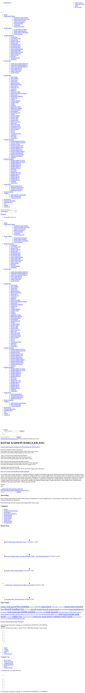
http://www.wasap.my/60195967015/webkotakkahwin (15, 471)
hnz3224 (37, 447)
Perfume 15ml (14, 40)
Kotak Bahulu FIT (15, 112)
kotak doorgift (52, 612)
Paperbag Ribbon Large (17, 147)
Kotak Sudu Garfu (15, 126)
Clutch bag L (14, 183)
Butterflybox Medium (16, 108)
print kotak (44, 614)
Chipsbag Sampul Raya (17, 189)
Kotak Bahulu (14, 111)
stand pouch (63, 614)
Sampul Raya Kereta (16, 190)
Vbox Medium (14, 78)
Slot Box (13, 104)
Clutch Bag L (14, 138)
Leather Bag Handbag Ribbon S (19, 66)
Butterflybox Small (16, 107)
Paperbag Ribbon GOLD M (18, 142)
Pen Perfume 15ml (15, 44)
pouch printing (27, 614)
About (5, 647)
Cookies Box (14, 81)
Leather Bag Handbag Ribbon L (19, 65)
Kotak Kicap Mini (15, 92)
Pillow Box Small (15, 124)
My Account (78, 7)
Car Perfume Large (16, 38)
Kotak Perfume (8, 515)
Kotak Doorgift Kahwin (10, 439)
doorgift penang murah (51, 609)
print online (50, 614)
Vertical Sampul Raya (16, 186)
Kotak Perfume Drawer (17, 52)
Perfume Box (14, 95)
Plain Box (13, 56)
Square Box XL (15, 87)
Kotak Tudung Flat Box (20, 31)
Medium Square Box (16, 84)
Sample (6, 205)
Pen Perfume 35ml (15, 46)
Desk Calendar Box (16, 196)
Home (5, 14)
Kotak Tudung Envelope (20, 29)
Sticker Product (15, 55)
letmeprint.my (7, 2)
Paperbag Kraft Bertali (16, 156)
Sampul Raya (7, 184)
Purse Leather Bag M (16, 68)
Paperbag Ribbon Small (17, 153)
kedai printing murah (40, 612)
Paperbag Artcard (15, 144)
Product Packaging (9, 35)
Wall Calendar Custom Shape (18, 195)
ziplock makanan (54, 616)
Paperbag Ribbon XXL (17, 150)
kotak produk (5, 614)
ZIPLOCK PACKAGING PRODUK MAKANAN (15, 490)
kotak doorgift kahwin (63, 612)
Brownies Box (14, 120)
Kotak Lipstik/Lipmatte (17, 49)
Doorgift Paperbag (9, 139)
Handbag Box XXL (16, 172)
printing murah (38, 614)
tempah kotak (9, 616)
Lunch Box (14, 59)
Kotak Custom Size (16, 53)
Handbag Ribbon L (16, 163)
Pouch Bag (13, 136)
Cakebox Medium (15, 101)
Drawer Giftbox (15, 129)
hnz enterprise (4, 612)
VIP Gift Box (7, 61)
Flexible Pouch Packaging (11, 510)
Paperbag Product (15, 58)
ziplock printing (21, 618)
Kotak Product (8, 516)
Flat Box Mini (14, 118)
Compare (6, 650)
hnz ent (81, 609)
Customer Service (8, 663)
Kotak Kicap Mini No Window (19, 93)
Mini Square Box (15, 83)
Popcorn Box (14, 80)
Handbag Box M (15, 177)
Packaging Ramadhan (9, 200)
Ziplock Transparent (19, 22)
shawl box (56, 614)
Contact (6, 649)
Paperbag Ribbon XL (16, 148)
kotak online (79, 612)
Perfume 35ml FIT (15, 41)
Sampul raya (7, 519)
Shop (76, 5)
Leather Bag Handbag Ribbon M (19, 63)
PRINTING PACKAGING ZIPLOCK (12, 489)
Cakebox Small (15, 102)
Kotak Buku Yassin (16, 127)
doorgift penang (36, 609)
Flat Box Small (15, 117)
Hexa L (13, 132)
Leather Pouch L (15, 72)
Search (6, 429)
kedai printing (28, 611)
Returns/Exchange (9, 664)
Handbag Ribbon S (16, 166)
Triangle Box (14, 98)
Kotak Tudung (8, 28)
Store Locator (78, 2)
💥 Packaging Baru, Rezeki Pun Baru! (14, 599)
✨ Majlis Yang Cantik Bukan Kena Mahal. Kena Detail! (19, 585)
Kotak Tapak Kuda (16, 50)
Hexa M (13, 130)
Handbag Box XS (15, 180)
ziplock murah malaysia (77, 616)
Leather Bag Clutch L (16, 69)
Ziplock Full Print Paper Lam (21, 19)
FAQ (5, 652)
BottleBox (13, 90)
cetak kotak (37, 607)
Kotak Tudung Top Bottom (21, 32)
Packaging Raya (8, 202)
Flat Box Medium (15, 115)
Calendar (6, 193)
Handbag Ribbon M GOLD (18, 162)
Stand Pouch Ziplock (9, 16)
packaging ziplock (19, 614)
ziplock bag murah (39, 617)
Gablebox (13, 105)
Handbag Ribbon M (16, 165)
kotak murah (72, 612)
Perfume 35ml (14, 43)
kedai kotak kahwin (15, 612)
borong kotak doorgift (9, 607)
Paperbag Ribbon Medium (17, 151)
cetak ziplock (46, 606)
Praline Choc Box (15, 121)
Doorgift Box (7, 75)
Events (6, 509)
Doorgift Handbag (9, 159)
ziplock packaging (4, 618)
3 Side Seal (17, 25)
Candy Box (14, 89)
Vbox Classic (14, 77)
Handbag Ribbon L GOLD (18, 160)
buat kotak (31, 606)
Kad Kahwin (7, 199)
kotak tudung (12, 614)
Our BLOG (7, 206)
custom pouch (61, 606)
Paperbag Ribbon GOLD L (18, 141)
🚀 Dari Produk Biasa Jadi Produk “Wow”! (15, 542)
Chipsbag (13, 157)
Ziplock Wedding (8, 192)
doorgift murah (27, 609)
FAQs (5, 666)
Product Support (8, 667)
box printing (23, 606)
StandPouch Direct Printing (21, 17)
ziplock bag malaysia (27, 616)
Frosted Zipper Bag (19, 26)
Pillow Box (14, 123)
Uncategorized (8, 522)
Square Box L (14, 86)
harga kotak (73, 609)
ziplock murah (66, 616)
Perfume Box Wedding (17, 96)
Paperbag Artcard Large (17, 145)
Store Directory (8, 653)
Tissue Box (14, 135)
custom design (54, 606)
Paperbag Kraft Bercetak (17, 154)
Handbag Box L (15, 175)
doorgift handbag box (14, 609)
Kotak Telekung (18, 34)
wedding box (17, 616)
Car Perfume (14, 37)
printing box (32, 614)
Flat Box (13, 114)
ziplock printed (12, 618)
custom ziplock (70, 606)
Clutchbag (13, 181)
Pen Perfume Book (16, 47)
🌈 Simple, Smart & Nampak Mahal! (14, 570)
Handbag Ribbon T (16, 168)
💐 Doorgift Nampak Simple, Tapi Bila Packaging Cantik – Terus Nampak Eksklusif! (26, 556)
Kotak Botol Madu (16, 109)
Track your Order (8, 661)
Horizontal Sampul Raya (17, 187)
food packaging (64, 609)
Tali (5, 203)
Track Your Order (79, 4)
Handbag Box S (15, 178)
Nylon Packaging (18, 23)
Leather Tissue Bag (16, 71)
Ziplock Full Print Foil (20, 20)
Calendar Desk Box (16, 133)
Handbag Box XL (15, 174)
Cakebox (13, 99)
